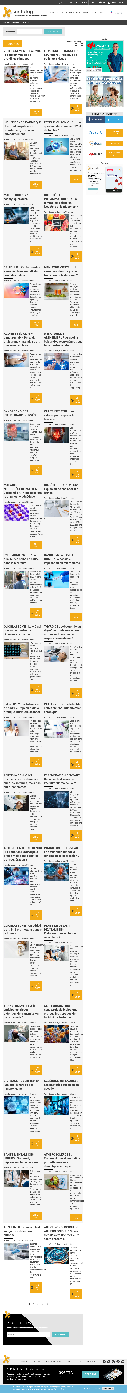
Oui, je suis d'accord (91, 1388)
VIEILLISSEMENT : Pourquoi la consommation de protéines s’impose (22, 54)
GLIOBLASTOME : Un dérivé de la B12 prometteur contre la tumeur (23, 929)
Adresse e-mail (13, 1330)
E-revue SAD (81, 2)
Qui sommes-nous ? (54, 1362)
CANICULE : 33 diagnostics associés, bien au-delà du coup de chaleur (22, 271)
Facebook (104, 1361)
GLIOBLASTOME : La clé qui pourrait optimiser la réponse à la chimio (22, 630)
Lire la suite (36, 112)
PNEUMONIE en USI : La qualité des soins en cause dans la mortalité (21, 559)
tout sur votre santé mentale (114, 133)
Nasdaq (113, 11)
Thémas (101, 2)
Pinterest (113, 1361)
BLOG (101, 13)
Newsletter (36, 1362)
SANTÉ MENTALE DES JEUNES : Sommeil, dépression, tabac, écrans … (22, 1158)
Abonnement (75, 13)
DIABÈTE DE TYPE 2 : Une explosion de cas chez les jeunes (61, 489)
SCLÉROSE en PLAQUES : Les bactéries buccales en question (61, 1084)
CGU (81, 1362)
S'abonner (60, 1334)
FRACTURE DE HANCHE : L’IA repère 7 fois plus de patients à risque (61, 54)
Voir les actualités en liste (76, 44)
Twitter (108, 1361)
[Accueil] (7, 13)
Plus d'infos (59, 1389)
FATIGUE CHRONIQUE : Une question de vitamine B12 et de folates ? (62, 126)
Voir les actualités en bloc (82, 44)
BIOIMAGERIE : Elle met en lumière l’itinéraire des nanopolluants (21, 1084)
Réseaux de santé (90, 13)
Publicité (71, 1362)
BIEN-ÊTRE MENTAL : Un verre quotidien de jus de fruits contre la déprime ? (61, 271)
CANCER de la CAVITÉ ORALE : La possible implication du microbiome (62, 559)
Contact (91, 1362)
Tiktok (118, 1361)
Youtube (122, 1361)
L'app (92, 2)
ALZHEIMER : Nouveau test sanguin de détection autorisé (22, 1231)
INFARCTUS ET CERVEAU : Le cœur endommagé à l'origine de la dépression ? (62, 852)
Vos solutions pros (114, 154)
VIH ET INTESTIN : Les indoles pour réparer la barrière (59, 415)
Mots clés (10, 32)
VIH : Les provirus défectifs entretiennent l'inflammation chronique (62, 708)
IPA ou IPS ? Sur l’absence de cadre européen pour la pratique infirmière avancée (22, 708)
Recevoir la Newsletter (104, 114)
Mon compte (117, 2)
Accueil (6, 23)
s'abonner (90, 1374)
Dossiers (64, 13)
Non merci (108, 1388)
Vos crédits (114, 143)
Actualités (53, 13)
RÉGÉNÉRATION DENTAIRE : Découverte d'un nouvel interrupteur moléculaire (63, 779)
